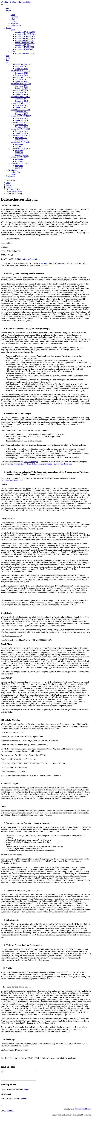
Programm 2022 (21, 86)
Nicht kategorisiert (13, 189)
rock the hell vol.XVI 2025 (21, 64)
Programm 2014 (21, 125)
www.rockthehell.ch (46, 263)
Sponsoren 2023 (21, 82)
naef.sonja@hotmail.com (31, 259)
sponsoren (14, 23)
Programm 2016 (21, 112)
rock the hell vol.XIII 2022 (21, 84)
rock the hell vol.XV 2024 (20, 71)
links (7, 60)
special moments (21, 155)
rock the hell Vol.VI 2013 (25, 38)
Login (3, 1111)
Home (8, 183)
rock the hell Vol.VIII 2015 (21, 116)
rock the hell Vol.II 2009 (24, 47)
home (8, 8)
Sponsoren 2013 (21, 133)
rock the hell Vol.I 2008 (24, 49)
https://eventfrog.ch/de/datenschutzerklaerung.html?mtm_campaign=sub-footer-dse (40, 464)
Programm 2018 (21, 99)
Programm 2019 (21, 92)
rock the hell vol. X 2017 (20, 103)
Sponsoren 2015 (21, 120)
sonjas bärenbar (11, 170)
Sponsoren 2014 (21, 127)
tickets (13, 19)
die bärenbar (15, 172)
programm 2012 (21, 138)
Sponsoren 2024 (21, 73)
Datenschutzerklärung (14, 191)
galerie (8, 28)
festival (8, 10)
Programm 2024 (21, 75)
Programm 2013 (21, 131)
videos (13, 51)
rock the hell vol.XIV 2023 (21, 77)
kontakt (8, 58)
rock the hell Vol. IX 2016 (25, 32)
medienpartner (16, 25)
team (7, 56)
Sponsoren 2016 (21, 114)
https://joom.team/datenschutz (12, 480)
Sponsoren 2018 (21, 101)
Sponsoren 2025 (21, 69)
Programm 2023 (21, 79)
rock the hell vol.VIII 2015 (25, 34)
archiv (8, 62)
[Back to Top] (2, 1105)
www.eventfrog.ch (31, 462)
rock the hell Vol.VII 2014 (25, 36)
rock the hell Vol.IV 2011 (24, 43)
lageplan (14, 21)
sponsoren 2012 (21, 140)
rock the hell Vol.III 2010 (24, 45)
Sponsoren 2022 (21, 88)
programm (14, 17)
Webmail (10, 1111)
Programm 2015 (21, 118)
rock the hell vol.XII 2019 (20, 90)
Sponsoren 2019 (21, 94)
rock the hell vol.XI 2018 (20, 97)
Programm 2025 (21, 66)
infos (12, 13)
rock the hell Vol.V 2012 (24, 41)
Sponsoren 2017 (21, 107)
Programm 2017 (21, 105)
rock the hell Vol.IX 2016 (20, 110)
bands (13, 15)
